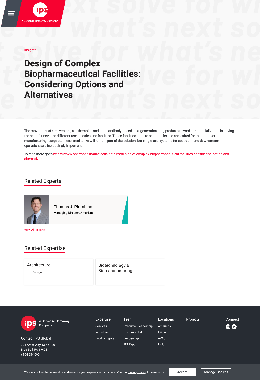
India (161, 344)
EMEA (162, 332)
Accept (182, 372)
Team (128, 319)
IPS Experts (131, 344)
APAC (161, 338)
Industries (102, 332)
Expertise (103, 319)
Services (101, 326)
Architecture (38, 265)
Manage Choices (216, 372)
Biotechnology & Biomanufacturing (115, 268)
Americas (164, 326)
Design (37, 272)
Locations (166, 319)
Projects (193, 319)
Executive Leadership (138, 326)
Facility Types (104, 338)
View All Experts (34, 230)
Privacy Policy (137, 372)
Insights (30, 50)
